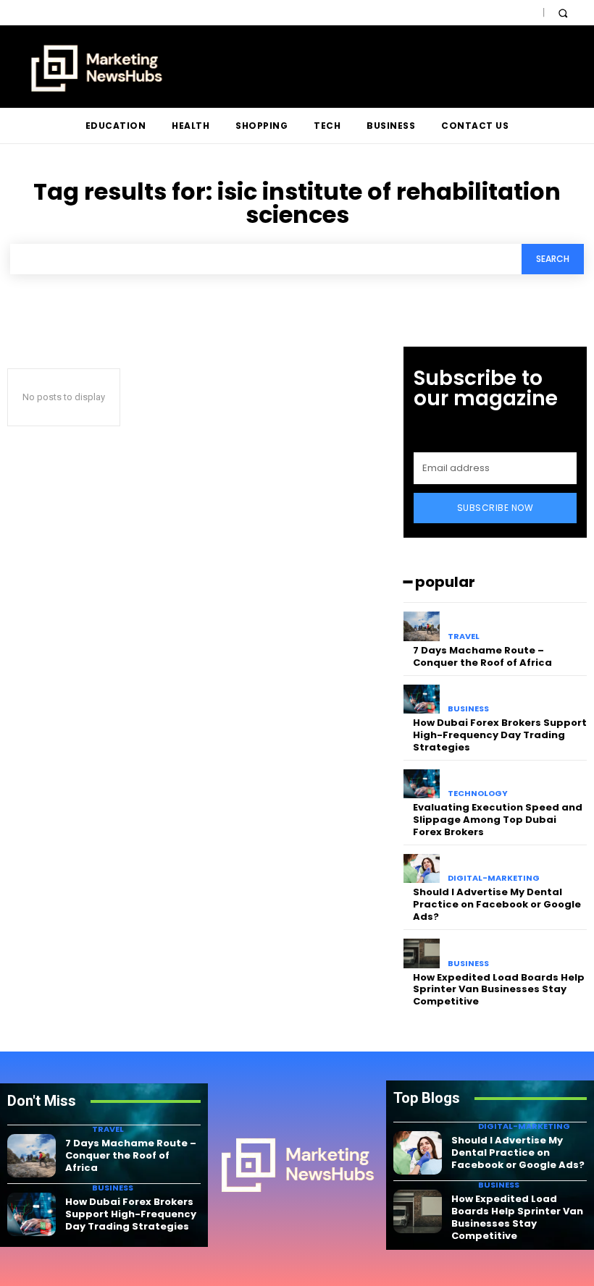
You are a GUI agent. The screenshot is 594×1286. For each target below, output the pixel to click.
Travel (464, 636)
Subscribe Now (495, 508)
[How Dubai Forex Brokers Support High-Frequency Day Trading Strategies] (421, 699)
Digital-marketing (494, 878)
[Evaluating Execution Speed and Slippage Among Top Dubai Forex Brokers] (421, 784)
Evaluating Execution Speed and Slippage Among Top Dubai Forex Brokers (497, 819)
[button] (562, 12)
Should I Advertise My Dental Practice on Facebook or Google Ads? (497, 904)
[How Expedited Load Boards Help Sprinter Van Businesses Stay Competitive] (421, 953)
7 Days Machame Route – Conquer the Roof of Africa (482, 656)
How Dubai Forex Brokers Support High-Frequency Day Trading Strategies (500, 735)
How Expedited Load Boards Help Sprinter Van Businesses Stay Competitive (499, 989)
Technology (478, 794)
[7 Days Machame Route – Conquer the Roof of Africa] (421, 626)
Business (468, 709)
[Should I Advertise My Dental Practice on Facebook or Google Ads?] (421, 869)
